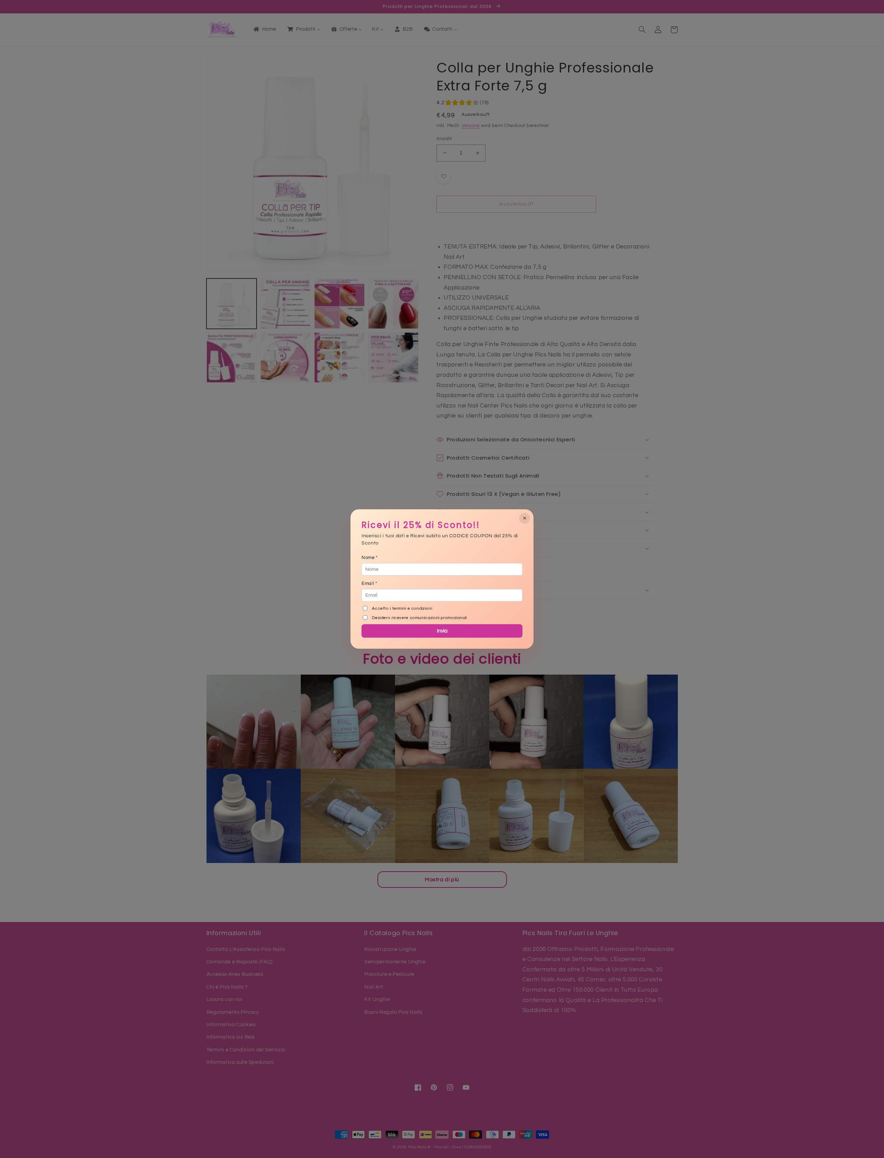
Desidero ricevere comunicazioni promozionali (419, 618)
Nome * (370, 557)
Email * (369, 583)
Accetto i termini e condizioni (402, 608)
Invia (442, 631)
